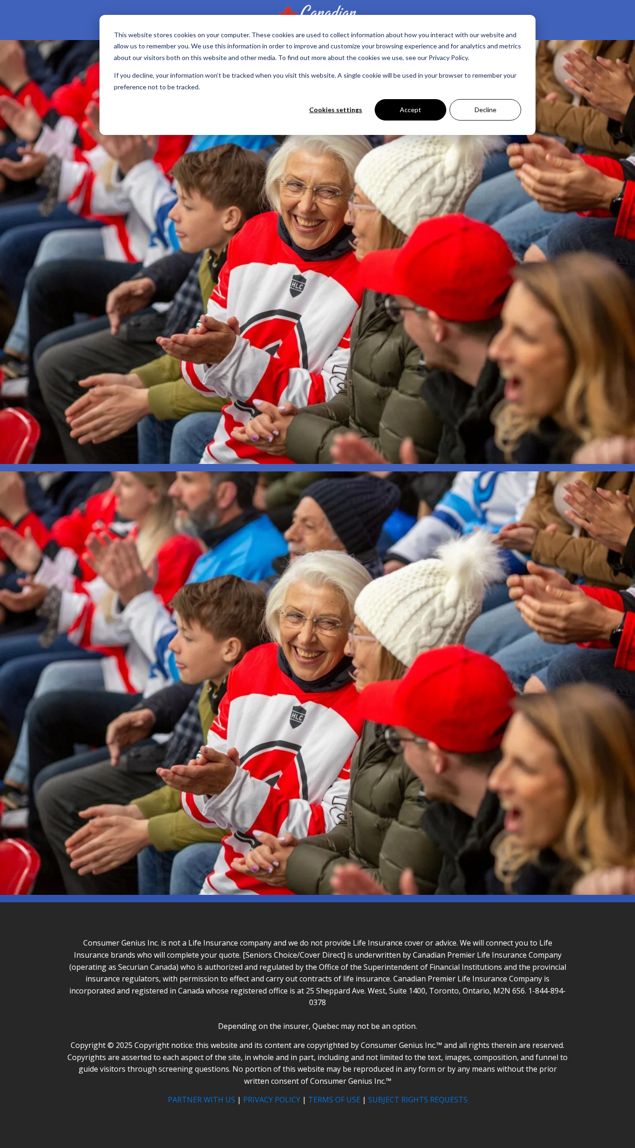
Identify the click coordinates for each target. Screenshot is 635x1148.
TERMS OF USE (334, 1099)
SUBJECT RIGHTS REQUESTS (418, 1099)
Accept (410, 110)
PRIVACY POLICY (271, 1099)
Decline (485, 110)
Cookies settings (335, 110)
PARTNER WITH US (201, 1099)
